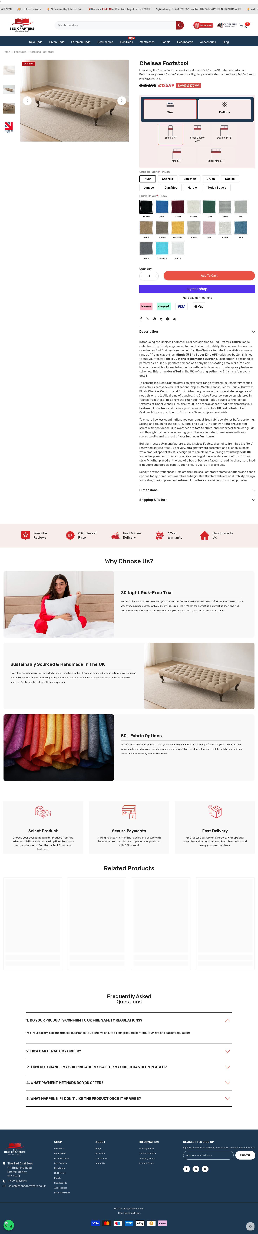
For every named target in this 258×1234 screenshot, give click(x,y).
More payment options (197, 297)
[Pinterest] (154, 318)
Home (6, 52)
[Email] (174, 318)
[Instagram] (196, 1169)
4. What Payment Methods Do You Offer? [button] (64, 1083)
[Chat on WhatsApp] (9, 1225)
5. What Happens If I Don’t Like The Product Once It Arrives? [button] (83, 1098)
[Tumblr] (161, 318)
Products (20, 52)
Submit (245, 1155)
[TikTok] (205, 1169)
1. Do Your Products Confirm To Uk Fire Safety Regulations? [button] (84, 1020)
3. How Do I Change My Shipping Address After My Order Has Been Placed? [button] (96, 1067)
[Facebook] (141, 318)
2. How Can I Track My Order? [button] (53, 1051)
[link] (39, 534)
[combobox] (115, 25)
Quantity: (145, 268)
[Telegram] (167, 318)
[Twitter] (147, 318)
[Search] (119, 25)
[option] (74, 101)
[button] (27, 100)
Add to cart (209, 275)
